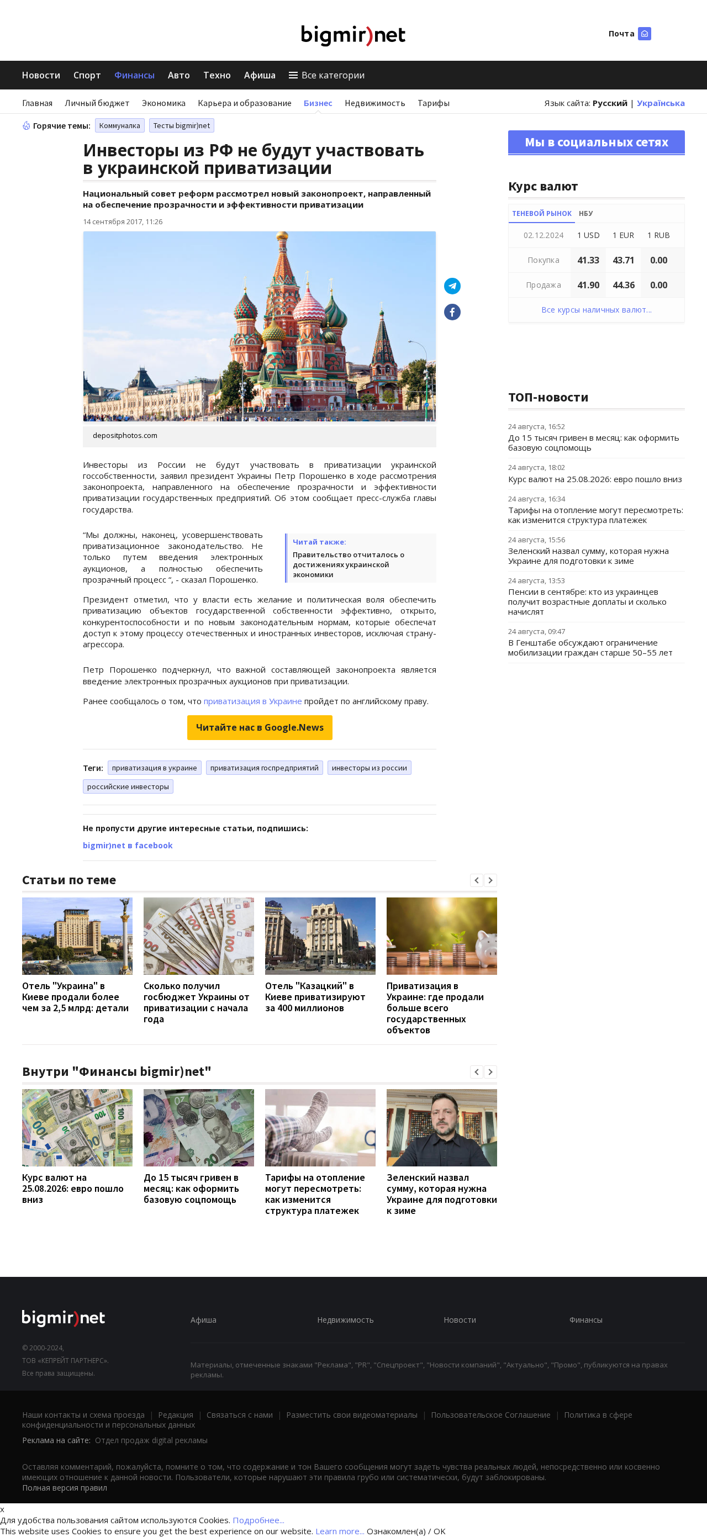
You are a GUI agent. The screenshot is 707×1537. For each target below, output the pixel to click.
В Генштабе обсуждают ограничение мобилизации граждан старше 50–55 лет (590, 647)
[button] (476, 880)
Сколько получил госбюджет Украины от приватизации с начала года (197, 1002)
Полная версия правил (64, 1487)
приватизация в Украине (253, 700)
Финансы (134, 75)
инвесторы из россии (369, 768)
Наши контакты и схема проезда (83, 1414)
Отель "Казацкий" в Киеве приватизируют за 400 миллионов (315, 996)
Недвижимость (375, 102)
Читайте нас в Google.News (260, 727)
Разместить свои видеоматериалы (352, 1414)
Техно (217, 75)
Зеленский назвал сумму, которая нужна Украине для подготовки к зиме (442, 1194)
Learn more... (340, 1530)
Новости (41, 75)
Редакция (175, 1414)
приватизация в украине (154, 768)
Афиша (260, 75)
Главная (37, 102)
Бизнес (318, 102)
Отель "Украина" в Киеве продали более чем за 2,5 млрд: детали (75, 996)
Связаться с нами (240, 1414)
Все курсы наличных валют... (596, 309)
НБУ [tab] (586, 213)
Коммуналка (119, 125)
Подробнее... (258, 1519)
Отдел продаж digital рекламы (151, 1440)
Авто (179, 75)
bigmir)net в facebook (128, 845)
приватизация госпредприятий (264, 768)
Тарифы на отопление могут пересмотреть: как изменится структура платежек (315, 1194)
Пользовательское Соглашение (491, 1414)
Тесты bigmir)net (182, 125)
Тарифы (434, 102)
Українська (661, 102)
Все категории (333, 75)
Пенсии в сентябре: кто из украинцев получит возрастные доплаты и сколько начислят (587, 601)
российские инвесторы (128, 786)
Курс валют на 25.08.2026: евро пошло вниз (73, 1188)
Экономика (164, 102)
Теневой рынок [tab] (542, 213)
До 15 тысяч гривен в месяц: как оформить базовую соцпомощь (191, 1188)
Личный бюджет (97, 102)
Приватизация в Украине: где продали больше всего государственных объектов (435, 1007)
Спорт (87, 75)
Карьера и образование (245, 102)
